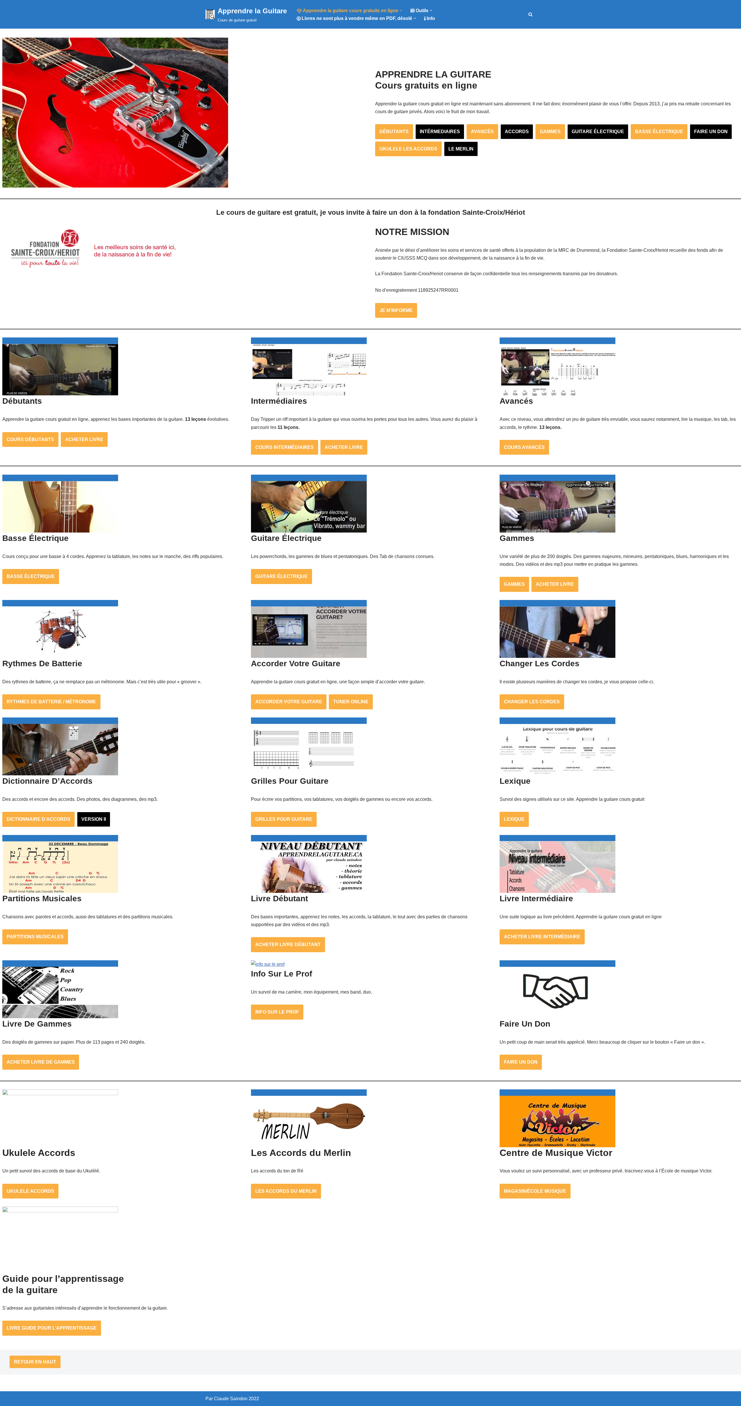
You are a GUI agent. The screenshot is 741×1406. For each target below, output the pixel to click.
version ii (93, 819)
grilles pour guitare (283, 819)
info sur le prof (277, 1011)
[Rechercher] (530, 14)
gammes (550, 131)
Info (431, 18)
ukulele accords (30, 1191)
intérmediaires (440, 131)
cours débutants (30, 439)
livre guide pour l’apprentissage (52, 1328)
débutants (394, 131)
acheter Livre (84, 439)
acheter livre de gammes (41, 1062)
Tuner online (350, 701)
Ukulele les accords (408, 148)
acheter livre (344, 447)
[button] (401, 10)
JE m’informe (396, 310)
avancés (482, 131)
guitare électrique (598, 131)
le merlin (461, 148)
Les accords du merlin (286, 1191)
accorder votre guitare (288, 701)
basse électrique (659, 131)
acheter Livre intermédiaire (542, 936)
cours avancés (524, 447)
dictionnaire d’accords (38, 819)
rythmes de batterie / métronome (51, 701)
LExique (514, 819)
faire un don (711, 131)
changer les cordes (532, 701)
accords (517, 131)
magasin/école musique (535, 1191)
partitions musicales (35, 936)
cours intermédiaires (284, 447)
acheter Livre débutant (288, 944)
